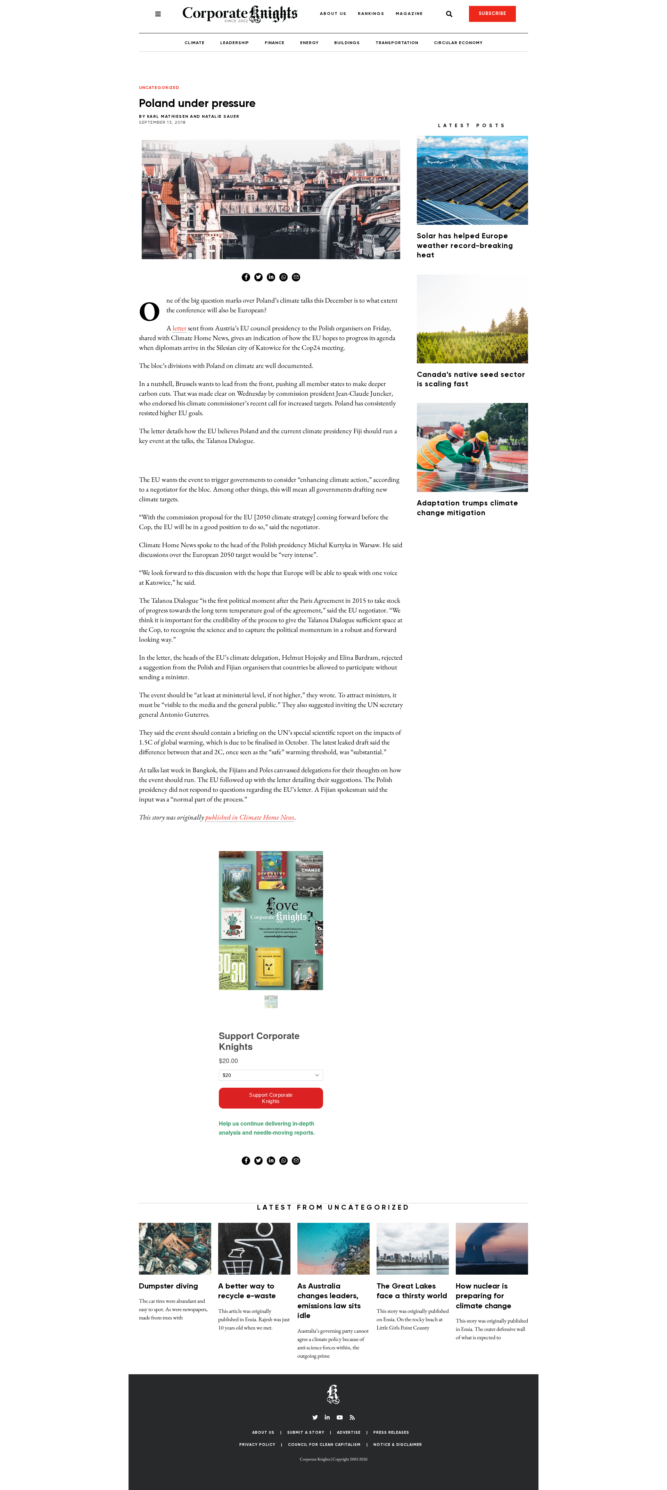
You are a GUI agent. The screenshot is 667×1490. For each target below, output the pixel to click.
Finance (275, 43)
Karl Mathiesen (168, 117)
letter (180, 327)
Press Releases (391, 1432)
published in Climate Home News (249, 817)
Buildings (347, 43)
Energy (309, 43)
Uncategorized (159, 88)
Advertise (349, 1432)
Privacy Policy (257, 1445)
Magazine (409, 14)
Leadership (234, 43)
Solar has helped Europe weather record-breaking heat (465, 246)
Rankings (371, 14)
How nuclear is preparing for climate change (483, 1296)
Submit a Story (305, 1432)
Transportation (397, 43)
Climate (194, 43)
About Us (333, 14)
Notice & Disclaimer (397, 1445)
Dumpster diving (168, 1286)
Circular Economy (458, 43)
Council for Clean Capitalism (324, 1445)
